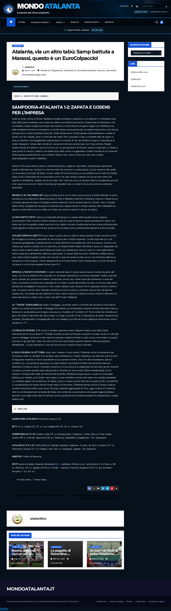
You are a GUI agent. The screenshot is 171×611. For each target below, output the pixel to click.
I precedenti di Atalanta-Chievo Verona (39, 495)
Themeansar (73, 601)
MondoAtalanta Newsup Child (52, 601)
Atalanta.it (136, 79)
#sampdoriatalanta (86, 70)
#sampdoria (70, 70)
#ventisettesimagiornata (34, 74)
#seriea (101, 70)
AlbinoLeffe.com (139, 72)
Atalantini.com (138, 86)
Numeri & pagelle (116, 601)
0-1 (57, 464)
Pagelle (75, 22)
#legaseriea (57, 70)
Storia (21, 22)
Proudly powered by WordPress (20, 601)
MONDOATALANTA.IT (31, 589)
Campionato (18, 46)
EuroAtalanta (91, 22)
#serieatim (111, 70)
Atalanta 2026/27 (40, 22)
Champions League (156, 601)
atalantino (29, 67)
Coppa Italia (140, 601)
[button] (157, 22)
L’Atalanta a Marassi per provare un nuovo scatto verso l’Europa (93, 497)
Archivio (109, 22)
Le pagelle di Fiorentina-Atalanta (60, 554)
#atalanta (45, 70)
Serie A (59, 22)
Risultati (129, 601)
